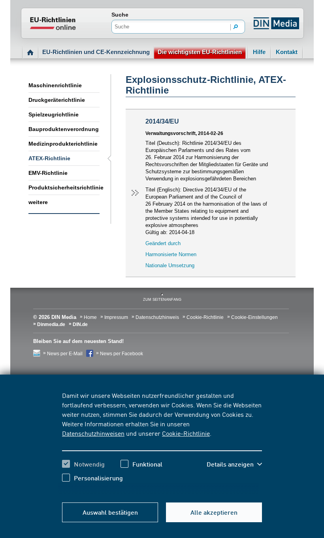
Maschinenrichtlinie (55, 85)
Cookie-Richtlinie (186, 433)
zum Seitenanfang (162, 300)
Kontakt (287, 52)
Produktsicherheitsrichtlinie (64, 187)
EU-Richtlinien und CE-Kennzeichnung (96, 52)
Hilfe (259, 52)
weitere (38, 202)
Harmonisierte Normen (170, 254)
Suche (119, 14)
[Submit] (235, 27)
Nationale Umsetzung (169, 265)
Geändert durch (163, 243)
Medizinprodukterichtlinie (63, 144)
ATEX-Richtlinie (49, 158)
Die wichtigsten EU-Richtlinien (200, 52)
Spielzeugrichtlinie (53, 114)
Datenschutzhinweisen (93, 433)
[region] (162, 442)
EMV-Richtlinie (48, 173)
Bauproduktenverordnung (63, 129)
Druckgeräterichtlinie (56, 100)
